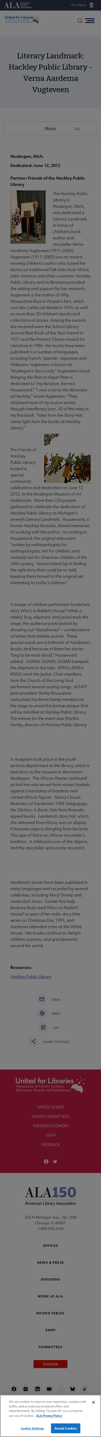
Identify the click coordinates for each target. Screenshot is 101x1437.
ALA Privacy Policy (49, 1416)
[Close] (93, 1402)
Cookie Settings (32, 1428)
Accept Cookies (65, 1428)
